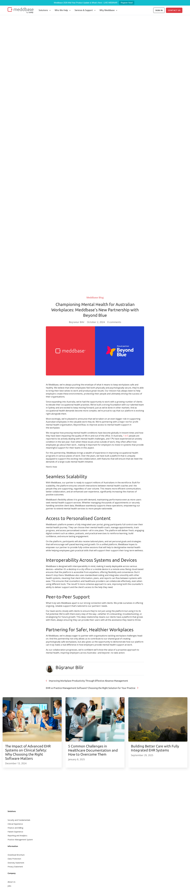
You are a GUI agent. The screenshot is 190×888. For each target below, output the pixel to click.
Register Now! (127, 3)
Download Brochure (16, 855)
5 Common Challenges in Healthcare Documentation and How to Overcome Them (93, 750)
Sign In (159, 10)
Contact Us (174, 10)
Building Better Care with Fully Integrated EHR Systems (155, 748)
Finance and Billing (15, 828)
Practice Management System (20, 839)
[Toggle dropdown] (50, 10)
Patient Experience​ (15, 831)
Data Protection (14, 858)
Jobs (9, 886)
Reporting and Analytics (17, 835)
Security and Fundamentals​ (19, 820)
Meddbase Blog (95, 297)
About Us (11, 882)
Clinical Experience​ (15, 824)
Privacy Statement (15, 866)
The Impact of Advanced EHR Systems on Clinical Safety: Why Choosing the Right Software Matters (28, 752)
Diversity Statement (16, 862)
